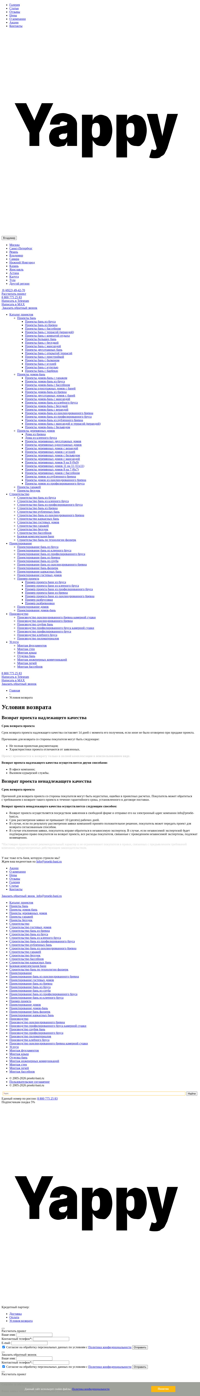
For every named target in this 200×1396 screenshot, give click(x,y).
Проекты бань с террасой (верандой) (49, 332)
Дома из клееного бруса (41, 437)
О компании (17, 19)
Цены (13, 15)
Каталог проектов (21, 902)
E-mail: (6, 1343)
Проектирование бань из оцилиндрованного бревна (44, 976)
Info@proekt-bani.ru (49, 861)
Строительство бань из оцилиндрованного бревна (42, 948)
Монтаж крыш (19, 1054)
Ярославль (16, 269)
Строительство (19, 923)
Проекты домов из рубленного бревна (50, 476)
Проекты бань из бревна (41, 325)
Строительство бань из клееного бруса (35, 937)
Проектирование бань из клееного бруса (36, 997)
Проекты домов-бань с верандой (46, 409)
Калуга (14, 276)
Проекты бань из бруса (40, 321)
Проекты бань (18, 906)
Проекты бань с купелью (41, 367)
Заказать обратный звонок (19, 307)
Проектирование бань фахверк (29, 1011)
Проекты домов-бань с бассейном (47, 385)
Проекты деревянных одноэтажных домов (53, 444)
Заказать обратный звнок (19, 896)
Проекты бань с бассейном (43, 328)
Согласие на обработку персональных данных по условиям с (68, 1347)
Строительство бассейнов (26, 959)
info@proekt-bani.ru (49, 896)
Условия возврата (21, 1320)
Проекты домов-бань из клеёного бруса (51, 402)
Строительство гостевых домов (30, 927)
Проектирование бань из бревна (30, 983)
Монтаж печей (19, 1068)
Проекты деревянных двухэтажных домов (53, 441)
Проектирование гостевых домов (31, 980)
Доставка (15, 1313)
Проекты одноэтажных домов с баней (50, 388)
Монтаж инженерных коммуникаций (34, 1061)
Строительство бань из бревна (29, 930)
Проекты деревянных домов (28, 913)
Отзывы (14, 11)
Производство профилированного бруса (36, 1032)
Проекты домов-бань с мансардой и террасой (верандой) (63, 423)
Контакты (15, 26)
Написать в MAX (13, 304)
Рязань (13, 252)
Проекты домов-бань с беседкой (46, 406)
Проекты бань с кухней (40, 363)
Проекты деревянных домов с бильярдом (52, 455)
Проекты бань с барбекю (41, 370)
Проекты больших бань (40, 339)
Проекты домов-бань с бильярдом (47, 427)
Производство (18, 1018)
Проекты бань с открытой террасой (48, 353)
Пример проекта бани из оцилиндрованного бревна (59, 596)
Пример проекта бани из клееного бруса (52, 585)
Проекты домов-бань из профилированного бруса (58, 416)
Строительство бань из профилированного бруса (42, 941)
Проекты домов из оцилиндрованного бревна (55, 480)
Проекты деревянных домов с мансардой (52, 459)
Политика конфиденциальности (91, 1389)
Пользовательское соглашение (29, 1081)
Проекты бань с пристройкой (44, 356)
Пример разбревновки (40, 603)
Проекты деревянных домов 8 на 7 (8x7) (52, 469)
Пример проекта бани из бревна (46, 592)
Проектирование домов (25, 1004)
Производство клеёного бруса (29, 1040)
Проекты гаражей (21, 916)
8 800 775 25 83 (12, 297)
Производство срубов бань (27, 1029)
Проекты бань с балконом (42, 360)
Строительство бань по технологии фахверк (38, 969)
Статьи (14, 8)
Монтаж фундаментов (24, 1050)
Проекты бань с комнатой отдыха (47, 335)
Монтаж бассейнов (22, 1071)
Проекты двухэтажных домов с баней (50, 395)
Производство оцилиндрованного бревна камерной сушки (48, 1043)
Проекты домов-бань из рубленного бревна (54, 420)
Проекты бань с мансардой (43, 346)
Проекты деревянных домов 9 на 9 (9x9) (52, 462)
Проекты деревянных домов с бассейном (52, 473)
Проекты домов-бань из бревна (46, 392)
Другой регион (19, 283)
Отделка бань (18, 1057)
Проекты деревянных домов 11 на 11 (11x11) (54, 466)
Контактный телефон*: (17, 1338)
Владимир (16, 255)
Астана (14, 273)
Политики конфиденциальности (109, 1347)
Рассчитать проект (14, 293)
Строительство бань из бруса (28, 934)
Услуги (14, 1047)
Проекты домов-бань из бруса (45, 381)
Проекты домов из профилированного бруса (55, 483)
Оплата (14, 1317)
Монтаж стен (18, 1064)
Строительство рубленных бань (30, 944)
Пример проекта (20, 1001)
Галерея (14, 4)
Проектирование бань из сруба (30, 990)
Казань (14, 266)
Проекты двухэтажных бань (43, 349)
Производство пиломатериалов (30, 1036)
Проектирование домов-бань (28, 1008)
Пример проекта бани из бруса (45, 582)
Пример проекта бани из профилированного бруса (59, 589)
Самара (14, 259)
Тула (12, 280)
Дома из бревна (35, 434)
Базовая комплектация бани (27, 966)
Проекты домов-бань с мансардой (47, 399)
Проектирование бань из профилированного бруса (43, 994)
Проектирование (20, 973)
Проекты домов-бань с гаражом (46, 378)
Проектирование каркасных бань (31, 1015)
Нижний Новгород (22, 262)
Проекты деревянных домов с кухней (50, 451)
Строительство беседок (24, 955)
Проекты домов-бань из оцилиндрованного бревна (59, 413)
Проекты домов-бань (23, 909)
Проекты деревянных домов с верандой (51, 448)
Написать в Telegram (15, 300)
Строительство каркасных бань (30, 962)
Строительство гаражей (25, 951)
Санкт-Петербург (20, 248)
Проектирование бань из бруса (30, 987)
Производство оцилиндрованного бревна (37, 1022)
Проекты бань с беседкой (42, 342)
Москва (14, 244)
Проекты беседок (20, 920)
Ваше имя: (8, 1334)
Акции (14, 22)
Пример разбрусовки (39, 599)
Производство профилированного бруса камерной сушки (47, 1025)
